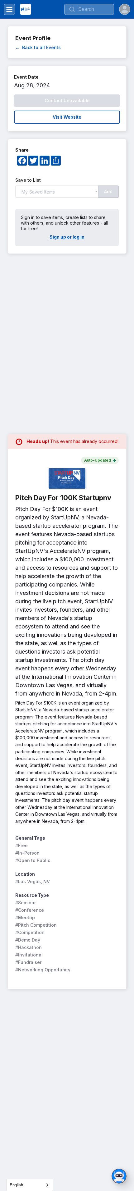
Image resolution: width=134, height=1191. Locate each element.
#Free (21, 845)
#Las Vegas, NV (32, 881)
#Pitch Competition (36, 925)
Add (108, 191)
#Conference (29, 910)
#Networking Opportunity (42, 969)
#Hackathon (28, 947)
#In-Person (27, 853)
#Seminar (25, 902)
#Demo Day (27, 939)
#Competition (30, 932)
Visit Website (67, 117)
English (16, 1185)
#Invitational (29, 954)
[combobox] (29, 1185)
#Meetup (25, 917)
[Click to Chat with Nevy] (119, 1176)
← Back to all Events (38, 47)
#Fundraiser (28, 962)
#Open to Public (32, 860)
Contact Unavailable (67, 100)
